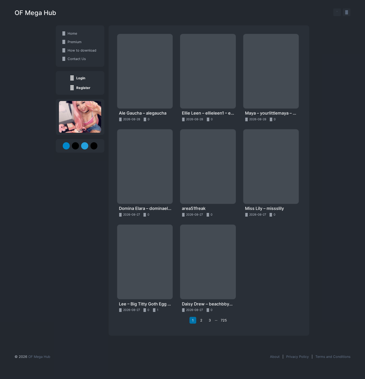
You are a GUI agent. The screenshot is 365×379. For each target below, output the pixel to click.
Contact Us (77, 59)
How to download (82, 50)
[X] (75, 146)
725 (224, 320)
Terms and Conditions (332, 356)
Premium (75, 42)
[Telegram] (66, 146)
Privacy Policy (297, 356)
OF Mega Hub (35, 12)
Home (72, 33)
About (275, 356)
